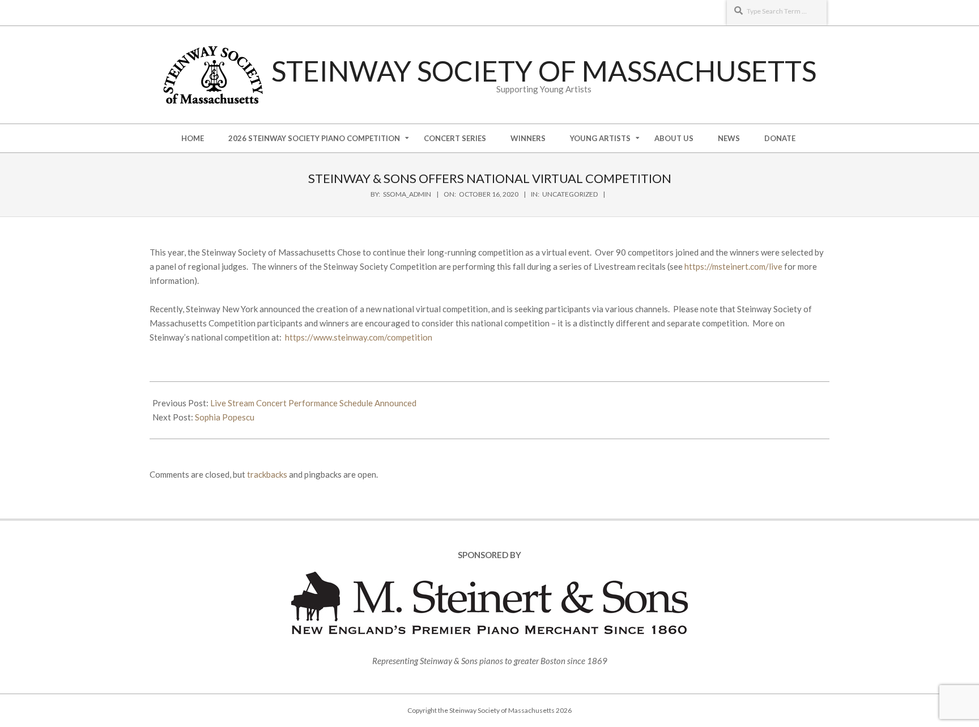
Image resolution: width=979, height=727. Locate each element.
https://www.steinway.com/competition (358, 337)
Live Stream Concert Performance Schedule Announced (313, 403)
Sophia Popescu (224, 417)
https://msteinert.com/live (733, 266)
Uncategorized (570, 194)
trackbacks (267, 474)
